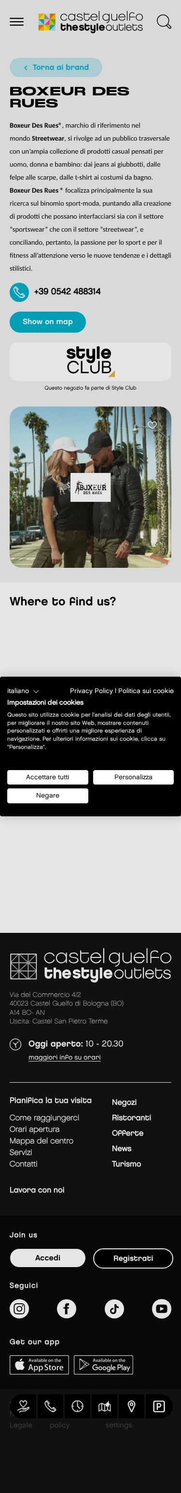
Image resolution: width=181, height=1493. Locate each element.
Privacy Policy (91, 691)
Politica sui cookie (146, 691)
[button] (23, 691)
